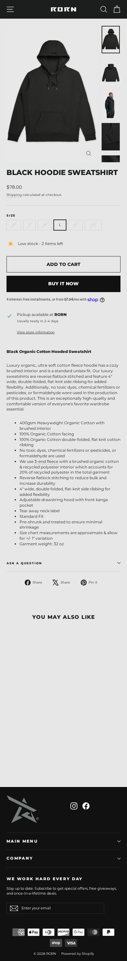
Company (20, 858)
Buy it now (63, 284)
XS (13, 224)
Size (11, 215)
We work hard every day (45, 879)
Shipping (14, 195)
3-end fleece (46, 461)
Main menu (22, 841)
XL (75, 224)
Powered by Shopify (77, 954)
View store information (36, 332)
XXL (93, 224)
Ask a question (24, 563)
